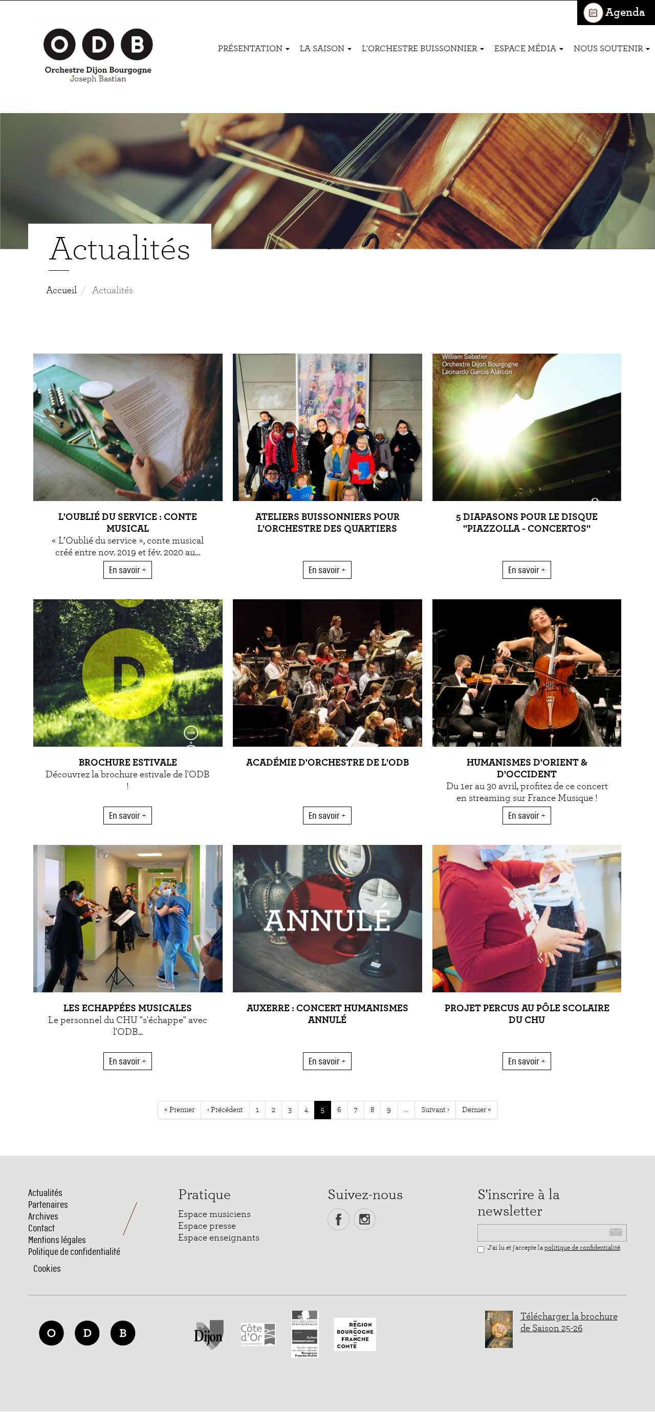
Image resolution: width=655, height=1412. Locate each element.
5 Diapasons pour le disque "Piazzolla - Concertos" (527, 523)
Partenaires (48, 1204)
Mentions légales (57, 1240)
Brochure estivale (128, 763)
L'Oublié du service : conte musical (127, 523)
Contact (41, 1228)
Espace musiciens (214, 1214)
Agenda (625, 12)
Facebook (339, 1219)
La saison (323, 48)
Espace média (526, 48)
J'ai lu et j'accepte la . (554, 1248)
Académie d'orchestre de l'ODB (327, 763)
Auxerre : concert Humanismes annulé (327, 1014)
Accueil (61, 290)
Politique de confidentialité (74, 1251)
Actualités (45, 1193)
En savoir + (127, 569)
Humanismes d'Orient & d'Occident (527, 768)
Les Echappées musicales (127, 1008)
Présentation (251, 48)
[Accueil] (98, 57)
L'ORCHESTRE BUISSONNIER (420, 48)
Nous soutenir (609, 48)
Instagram (365, 1219)
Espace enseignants (218, 1238)
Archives (43, 1216)
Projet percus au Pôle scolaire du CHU (527, 1014)
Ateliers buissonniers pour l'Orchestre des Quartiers (327, 523)
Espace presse (207, 1226)
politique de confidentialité (582, 1248)
